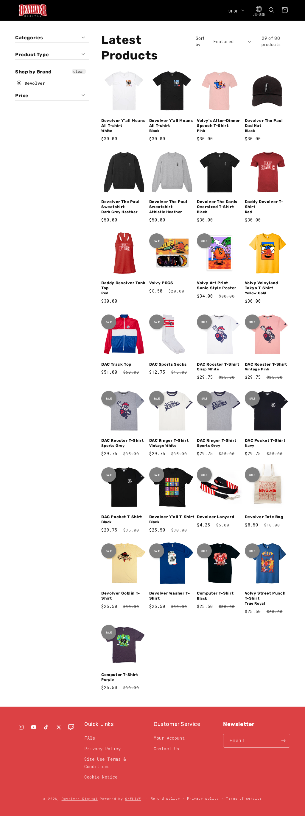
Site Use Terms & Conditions (105, 762)
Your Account (169, 738)
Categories (29, 37)
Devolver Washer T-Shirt (169, 595)
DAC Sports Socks (168, 364)
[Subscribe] (283, 741)
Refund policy (165, 798)
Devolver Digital (80, 798)
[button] (236, 10)
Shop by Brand (33, 72)
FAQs (89, 738)
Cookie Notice (101, 777)
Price (22, 95)
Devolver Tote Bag (264, 517)
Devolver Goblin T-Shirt (120, 595)
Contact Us (166, 748)
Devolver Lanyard (215, 517)
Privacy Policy (102, 748)
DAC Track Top (116, 364)
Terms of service (244, 798)
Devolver (33, 83)
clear (79, 71)
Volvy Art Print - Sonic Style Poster (216, 285)
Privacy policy (203, 798)
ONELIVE (133, 798)
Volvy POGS (161, 283)
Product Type (32, 54)
